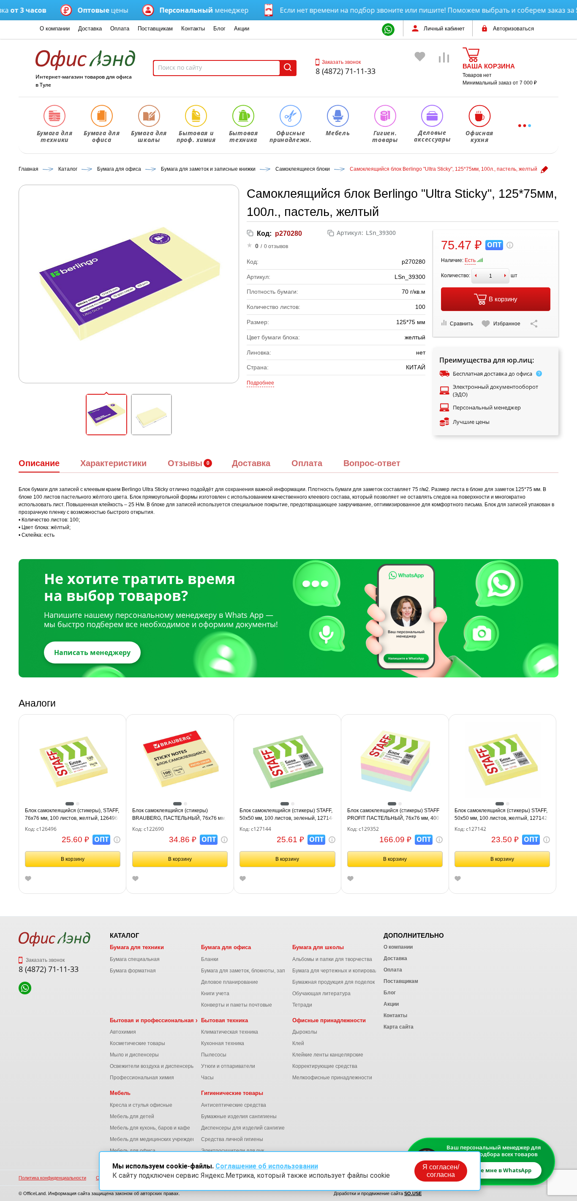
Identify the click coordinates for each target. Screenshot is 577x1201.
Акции (241, 28)
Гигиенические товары (232, 1093)
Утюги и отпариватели (228, 1066)
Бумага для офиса (226, 947)
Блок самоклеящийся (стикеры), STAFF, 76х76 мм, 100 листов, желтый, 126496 (72, 814)
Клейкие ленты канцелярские (327, 1055)
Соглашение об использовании (266, 1166)
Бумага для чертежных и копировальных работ (349, 971)
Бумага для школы (318, 947)
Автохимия (123, 1032)
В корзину (503, 299)
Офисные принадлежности (329, 1020)
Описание (39, 463)
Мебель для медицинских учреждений (155, 1139)
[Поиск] (287, 68)
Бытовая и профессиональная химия (161, 1020)
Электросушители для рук (232, 1151)
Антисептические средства (233, 1105)
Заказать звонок (341, 62)
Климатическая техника (229, 1032)
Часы (207, 1078)
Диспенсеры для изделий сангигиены (246, 1128)
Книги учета (215, 993)
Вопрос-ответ (371, 463)
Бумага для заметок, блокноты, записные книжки (259, 971)
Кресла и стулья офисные (141, 1105)
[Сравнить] (444, 69)
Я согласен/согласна (440, 1170)
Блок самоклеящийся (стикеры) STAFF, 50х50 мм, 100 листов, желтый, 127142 (501, 814)
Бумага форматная (133, 971)
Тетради (302, 1005)
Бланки (209, 959)
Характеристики (113, 463)
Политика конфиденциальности (52, 1177)
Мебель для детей (132, 1116)
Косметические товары (137, 1043)
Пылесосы (213, 1055)
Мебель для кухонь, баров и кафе (150, 1128)
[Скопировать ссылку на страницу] (534, 324)
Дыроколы (304, 1032)
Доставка (90, 28)
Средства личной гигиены (232, 1139)
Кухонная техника (222, 1043)
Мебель (120, 1093)
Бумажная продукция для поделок (333, 982)
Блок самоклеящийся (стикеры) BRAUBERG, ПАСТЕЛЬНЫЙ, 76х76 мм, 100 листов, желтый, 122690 (179, 815)
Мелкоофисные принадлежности (332, 1078)
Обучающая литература (321, 993)
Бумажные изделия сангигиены (239, 1116)
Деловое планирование (229, 982)
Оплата (119, 28)
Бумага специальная (135, 959)
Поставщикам (155, 28)
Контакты (193, 28)
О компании (55, 28)
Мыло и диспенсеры (134, 1055)
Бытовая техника (224, 1020)
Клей (298, 1043)
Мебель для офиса (132, 1151)
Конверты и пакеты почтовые (236, 1005)
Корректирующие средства (324, 1066)
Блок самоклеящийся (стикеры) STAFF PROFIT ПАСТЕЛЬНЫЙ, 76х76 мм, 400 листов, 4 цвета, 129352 (393, 815)
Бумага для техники (137, 947)
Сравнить (461, 324)
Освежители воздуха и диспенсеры (152, 1066)
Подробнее (260, 383)
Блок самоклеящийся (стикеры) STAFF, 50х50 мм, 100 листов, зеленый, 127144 (287, 814)
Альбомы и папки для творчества (332, 959)
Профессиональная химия (142, 1078)
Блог (219, 28)
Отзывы (185, 463)
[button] (106, 414)
